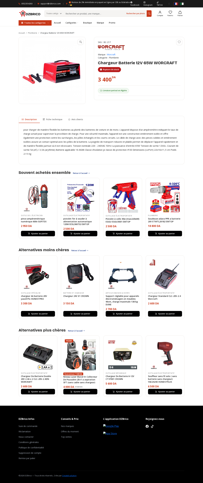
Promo (112, 22)
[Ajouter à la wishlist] (179, 42)
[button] (52, 70)
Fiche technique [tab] (54, 119)
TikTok (160, 5)
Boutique (87, 22)
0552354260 (26, 3)
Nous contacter (26, 436)
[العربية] (181, 3)
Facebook (134, 5)
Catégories (71, 22)
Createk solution (69, 475)
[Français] (175, 3)
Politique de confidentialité (31, 447)
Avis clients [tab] (77, 119)
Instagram (148, 5)
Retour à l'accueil (80, 173)
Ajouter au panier (39, 233)
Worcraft (111, 54)
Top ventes (66, 436)
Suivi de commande (28, 426)
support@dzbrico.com (51, 3)
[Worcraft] (111, 47)
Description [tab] (31, 119)
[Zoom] (80, 42)
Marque (100, 22)
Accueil (57, 22)
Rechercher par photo (135, 13)
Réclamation (25, 431)
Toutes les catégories (34, 22)
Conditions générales (29, 442)
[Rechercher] (149, 13)
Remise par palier (27, 458)
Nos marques (67, 426)
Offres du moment (70, 431)
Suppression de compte (30, 452)
